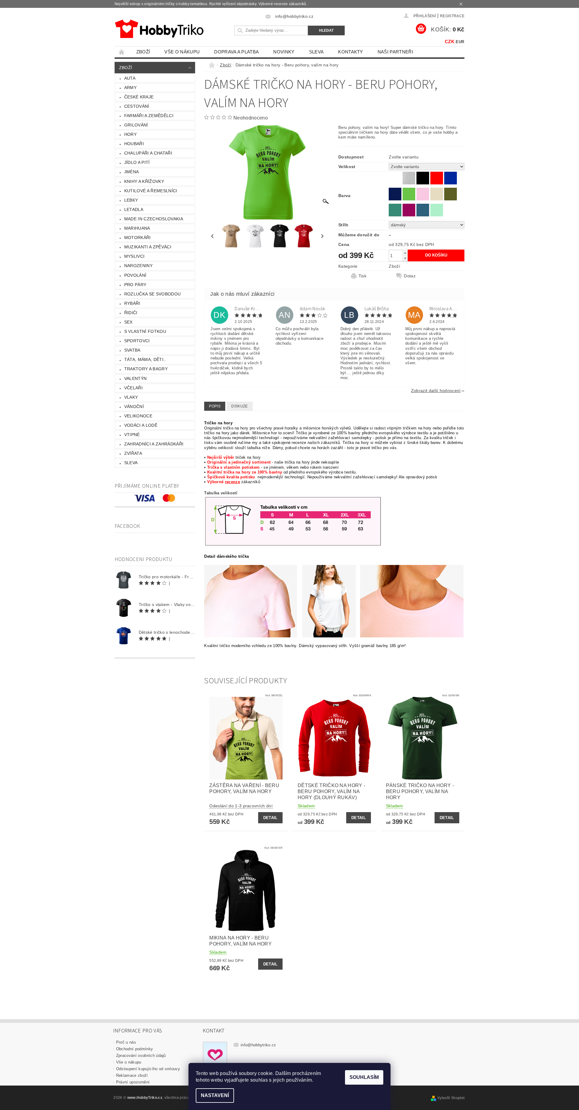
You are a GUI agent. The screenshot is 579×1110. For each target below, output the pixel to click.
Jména (131, 171)
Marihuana (137, 228)
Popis (214, 406)
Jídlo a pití (137, 162)
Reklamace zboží (132, 1075)
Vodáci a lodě (140, 425)
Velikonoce (138, 415)
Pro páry (135, 284)
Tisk (362, 275)
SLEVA (316, 51)
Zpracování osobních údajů (141, 1055)
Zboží (143, 51)
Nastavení (215, 1095)
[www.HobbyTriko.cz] (159, 29)
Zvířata (133, 453)
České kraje (139, 96)
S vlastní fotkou (145, 331)
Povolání (135, 275)
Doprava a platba (236, 51)
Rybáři (132, 303)
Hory (130, 134)
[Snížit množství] (405, 258)
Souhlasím (364, 1077)
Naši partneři (395, 51)
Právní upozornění (133, 1082)
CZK (449, 41)
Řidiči (131, 312)
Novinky (283, 51)
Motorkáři (137, 237)
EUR (460, 42)
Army (130, 87)
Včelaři (133, 387)
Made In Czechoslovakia (153, 218)
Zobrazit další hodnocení (436, 390)
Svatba (132, 350)
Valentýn (135, 378)
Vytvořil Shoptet (450, 1098)
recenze (232, 482)
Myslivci (134, 256)
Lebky (131, 200)
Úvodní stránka (122, 51)
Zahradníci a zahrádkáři (153, 444)
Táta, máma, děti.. (145, 359)
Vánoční (134, 406)
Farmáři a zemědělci (148, 115)
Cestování (136, 106)
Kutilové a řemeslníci (150, 190)
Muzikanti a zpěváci (147, 246)
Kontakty (350, 51)
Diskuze (239, 406)
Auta (129, 78)
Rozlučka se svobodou (152, 294)
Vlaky (131, 397)
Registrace (452, 16)
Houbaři (134, 143)
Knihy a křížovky (144, 181)
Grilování (136, 125)
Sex (128, 322)
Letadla (133, 209)
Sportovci (137, 340)
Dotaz (410, 275)
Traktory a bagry (146, 368)
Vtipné (132, 434)
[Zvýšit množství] (405, 253)
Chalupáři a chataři (148, 153)
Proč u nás (126, 1042)
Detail (270, 817)
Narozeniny (138, 265)
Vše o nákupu (182, 51)
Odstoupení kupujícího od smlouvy (148, 1069)
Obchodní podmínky (134, 1049)
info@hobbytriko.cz (258, 1045)
